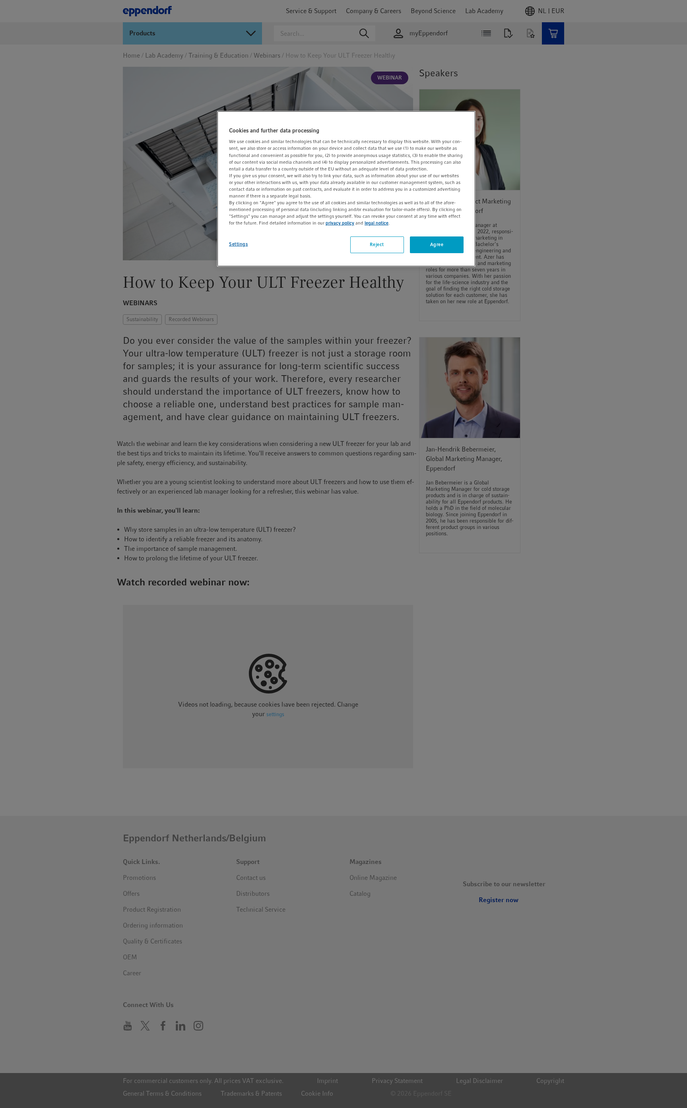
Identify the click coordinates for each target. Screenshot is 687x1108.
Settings (238, 244)
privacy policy (340, 223)
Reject (377, 244)
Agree (437, 244)
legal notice (376, 223)
